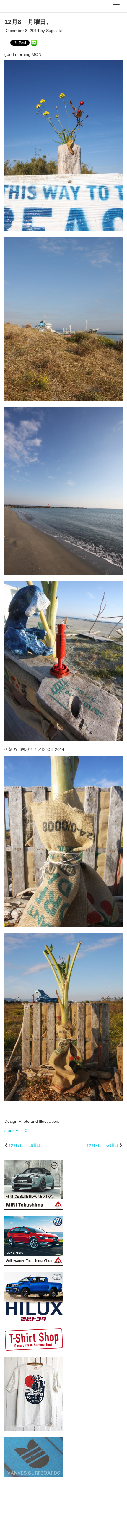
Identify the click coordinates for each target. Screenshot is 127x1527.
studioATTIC (15, 1130)
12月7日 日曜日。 (27, 1145)
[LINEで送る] (34, 42)
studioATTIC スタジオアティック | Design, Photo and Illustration (28, 6)
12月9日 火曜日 (102, 1145)
